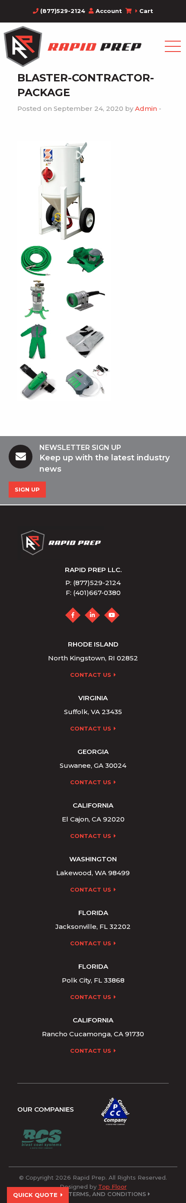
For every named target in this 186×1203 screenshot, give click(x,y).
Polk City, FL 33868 (93, 980)
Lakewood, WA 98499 (93, 873)
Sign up (27, 489)
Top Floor (112, 1186)
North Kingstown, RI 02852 (93, 658)
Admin (146, 108)
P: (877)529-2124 (93, 583)
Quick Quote (35, 1194)
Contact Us (90, 674)
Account (109, 10)
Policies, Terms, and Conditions (92, 1194)
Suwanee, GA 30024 (93, 765)
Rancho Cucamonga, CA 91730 (93, 1034)
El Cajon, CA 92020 (93, 819)
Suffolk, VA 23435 (93, 712)
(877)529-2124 (61, 10)
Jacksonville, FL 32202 (93, 926)
